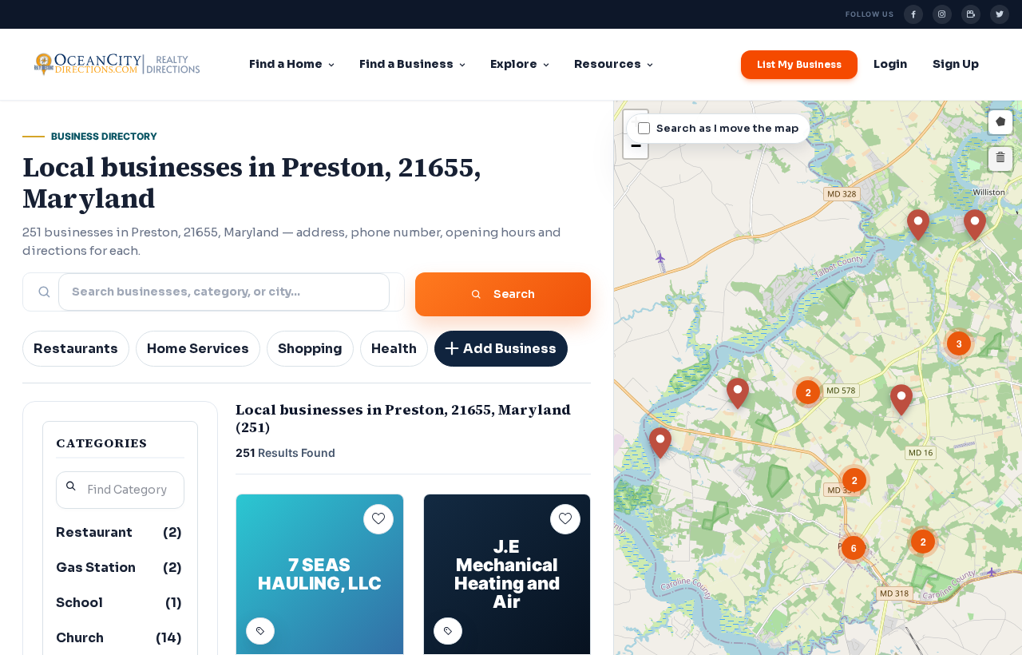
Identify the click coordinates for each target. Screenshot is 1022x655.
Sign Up (956, 64)
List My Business (799, 64)
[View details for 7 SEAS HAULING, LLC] (319, 574)
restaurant (118, 532)
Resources (607, 64)
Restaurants (76, 348)
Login (890, 64)
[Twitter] (999, 14)
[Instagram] (942, 14)
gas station (118, 567)
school (118, 602)
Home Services (198, 348)
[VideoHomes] (970, 14)
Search (514, 294)
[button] (660, 443)
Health (394, 348)
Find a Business (406, 64)
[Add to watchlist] (378, 519)
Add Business (510, 348)
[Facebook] (913, 14)
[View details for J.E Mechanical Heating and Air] (507, 574)
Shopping (310, 348)
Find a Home (286, 64)
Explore (513, 64)
